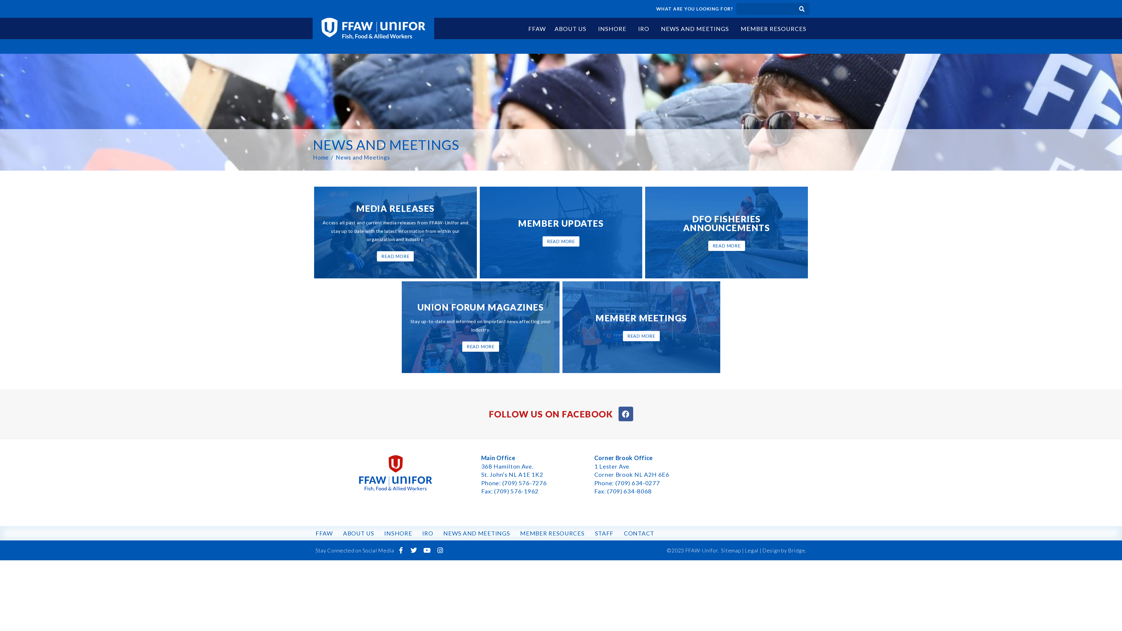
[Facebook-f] (401, 550)
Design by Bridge (783, 550)
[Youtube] (427, 550)
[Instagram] (440, 550)
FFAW (537, 28)
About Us (570, 28)
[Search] (801, 9)
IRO (643, 28)
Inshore (612, 28)
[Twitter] (414, 550)
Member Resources (773, 28)
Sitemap (731, 550)
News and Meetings (695, 28)
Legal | (753, 550)
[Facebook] (626, 414)
